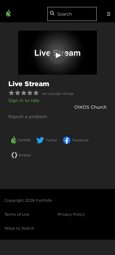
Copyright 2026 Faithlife (28, 200)
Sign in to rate (23, 100)
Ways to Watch (19, 228)
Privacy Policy (71, 214)
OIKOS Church (90, 107)
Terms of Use (16, 214)
